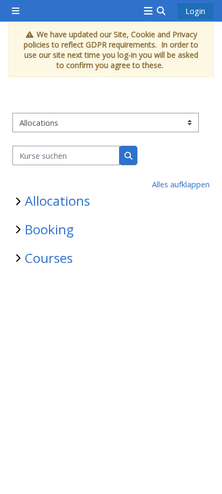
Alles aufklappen (181, 184)
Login (195, 10)
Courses (49, 258)
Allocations (57, 200)
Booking (49, 229)
